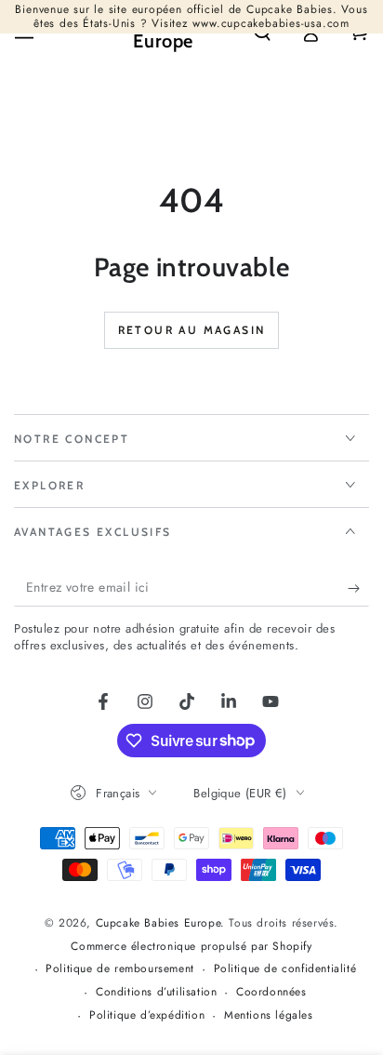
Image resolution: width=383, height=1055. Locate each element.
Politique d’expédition (147, 1015)
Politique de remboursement (120, 969)
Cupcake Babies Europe (158, 923)
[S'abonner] (358, 588)
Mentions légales (268, 1015)
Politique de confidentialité (285, 969)
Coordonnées (271, 992)
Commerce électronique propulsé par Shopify (191, 947)
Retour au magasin (192, 330)
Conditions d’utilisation (156, 992)
